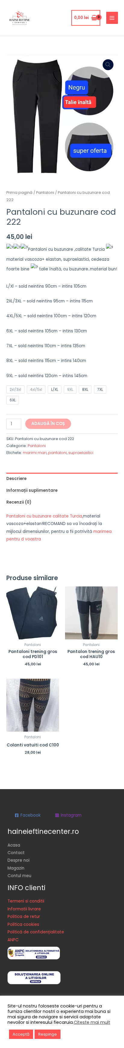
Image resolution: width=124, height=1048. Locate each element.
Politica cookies (23, 924)
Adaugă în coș (48, 423)
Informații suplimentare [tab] (31, 490)
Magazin (16, 868)
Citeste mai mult (92, 1022)
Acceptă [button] (21, 1034)
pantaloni (57, 452)
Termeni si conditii (26, 901)
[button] (108, 64)
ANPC (13, 940)
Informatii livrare (24, 909)
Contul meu (19, 876)
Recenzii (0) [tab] (18, 502)
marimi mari (35, 452)
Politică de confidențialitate (36, 932)
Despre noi (18, 860)
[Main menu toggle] (112, 18)
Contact (16, 853)
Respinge (47, 1034)
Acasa (14, 845)
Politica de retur (24, 916)
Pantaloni (45, 192)
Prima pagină (19, 192)
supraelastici (80, 452)
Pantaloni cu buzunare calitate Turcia (44, 516)
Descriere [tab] (16, 479)
